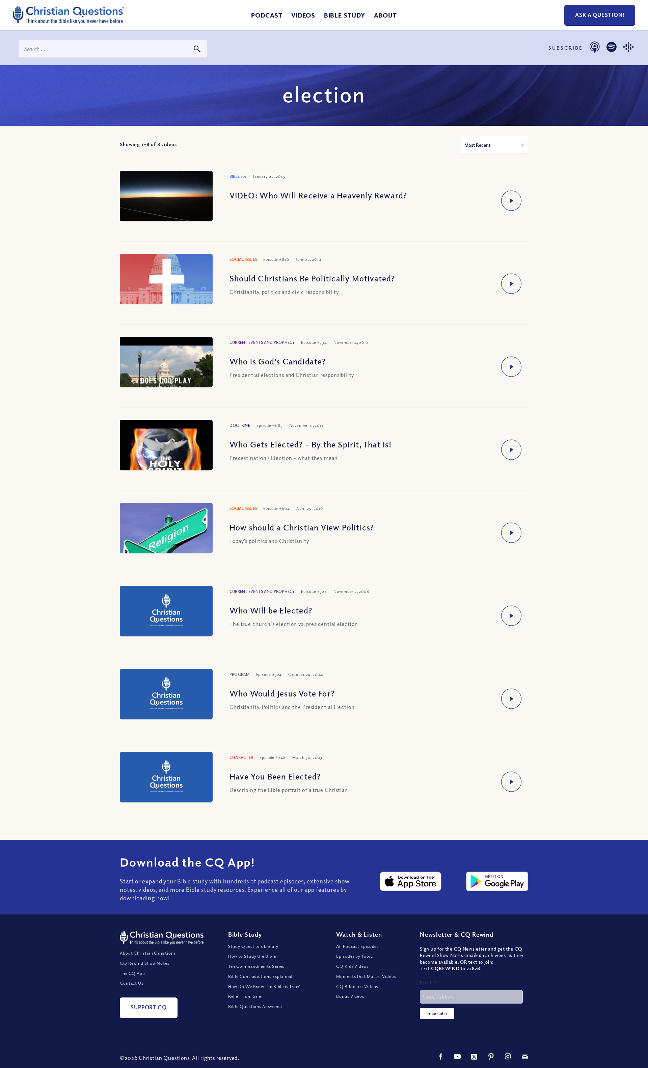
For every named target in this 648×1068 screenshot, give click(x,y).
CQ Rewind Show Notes (144, 963)
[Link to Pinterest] (491, 1056)
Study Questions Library (253, 946)
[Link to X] (474, 1056)
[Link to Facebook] (440, 1056)
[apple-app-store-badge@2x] (411, 881)
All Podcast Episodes (357, 946)
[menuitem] (267, 15)
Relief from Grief (245, 996)
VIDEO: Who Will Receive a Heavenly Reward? (318, 195)
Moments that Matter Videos (366, 976)
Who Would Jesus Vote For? (282, 693)
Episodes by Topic (354, 956)
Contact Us (131, 983)
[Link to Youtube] (457, 1056)
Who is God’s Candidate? (278, 361)
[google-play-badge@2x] (497, 881)
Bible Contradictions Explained (260, 976)
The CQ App (132, 973)
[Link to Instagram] (508, 1056)
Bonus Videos (350, 996)
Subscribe (437, 1013)
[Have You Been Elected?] (166, 778)
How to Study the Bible (252, 956)
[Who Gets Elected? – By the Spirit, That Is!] (166, 454)
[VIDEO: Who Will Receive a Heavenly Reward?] (166, 205)
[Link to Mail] (525, 1056)
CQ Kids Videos (352, 966)
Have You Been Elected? (275, 776)
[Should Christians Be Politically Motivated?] (166, 287)
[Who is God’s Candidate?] (166, 371)
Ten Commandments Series (256, 966)
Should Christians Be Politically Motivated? (312, 278)
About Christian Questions (148, 953)
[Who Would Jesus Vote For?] (166, 695)
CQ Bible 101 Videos (357, 986)
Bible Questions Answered (255, 1006)
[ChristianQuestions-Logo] (68, 21)
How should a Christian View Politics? (302, 527)
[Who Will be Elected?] (166, 612)
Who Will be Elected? (271, 610)
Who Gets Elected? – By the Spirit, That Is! (311, 444)
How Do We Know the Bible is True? (264, 986)
